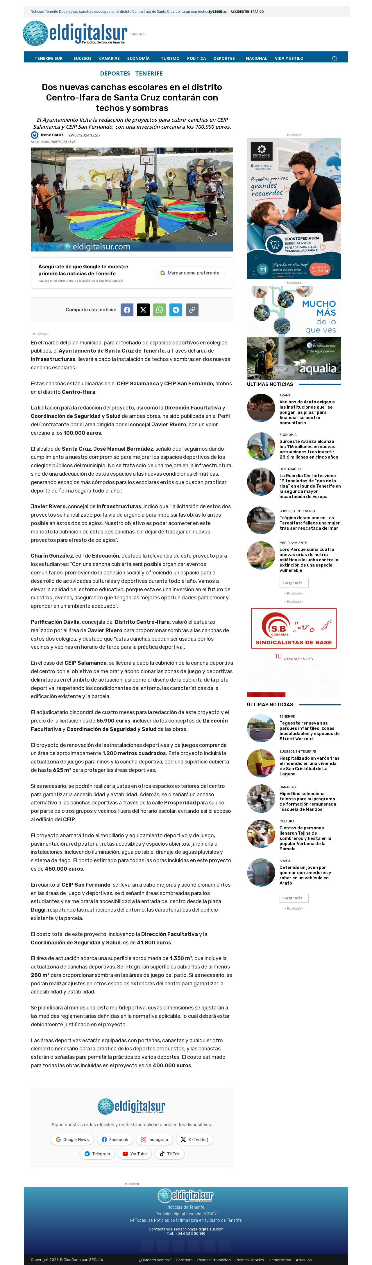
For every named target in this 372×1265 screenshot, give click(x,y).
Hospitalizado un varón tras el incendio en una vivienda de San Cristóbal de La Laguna (310, 766)
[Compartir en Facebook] (127, 309)
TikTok (173, 1153)
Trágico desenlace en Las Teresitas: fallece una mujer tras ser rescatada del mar (310, 523)
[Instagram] (163, 1246)
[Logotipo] (75, 34)
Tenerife (149, 73)
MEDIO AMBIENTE (293, 543)
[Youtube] (224, 1246)
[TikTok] (193, 1246)
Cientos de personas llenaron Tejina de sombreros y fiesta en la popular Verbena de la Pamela (305, 838)
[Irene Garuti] (35, 135)
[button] (334, 58)
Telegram (101, 1153)
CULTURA (287, 821)
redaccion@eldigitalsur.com (198, 1229)
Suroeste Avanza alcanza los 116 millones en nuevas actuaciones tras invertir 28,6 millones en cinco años (309, 449)
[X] (209, 1246)
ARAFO (285, 395)
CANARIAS (288, 787)
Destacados (290, 469)
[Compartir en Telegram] (175, 309)
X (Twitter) (198, 1139)
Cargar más (292, 583)
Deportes (115, 73)
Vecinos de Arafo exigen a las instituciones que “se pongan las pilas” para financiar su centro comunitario (307, 412)
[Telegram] (178, 1246)
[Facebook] (147, 1246)
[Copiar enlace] (192, 309)
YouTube (138, 1153)
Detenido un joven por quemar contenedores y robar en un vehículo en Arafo (305, 875)
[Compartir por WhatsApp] (159, 309)
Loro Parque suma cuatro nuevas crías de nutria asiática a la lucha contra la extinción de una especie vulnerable (309, 560)
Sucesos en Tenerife (298, 511)
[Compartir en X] (143, 309)
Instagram (158, 1139)
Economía (288, 434)
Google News (76, 1139)
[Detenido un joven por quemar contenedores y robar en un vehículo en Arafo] (261, 872)
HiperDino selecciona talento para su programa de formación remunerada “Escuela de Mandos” (308, 801)
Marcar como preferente (193, 273)
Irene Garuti (53, 135)
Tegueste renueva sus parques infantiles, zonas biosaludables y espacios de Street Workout (310, 730)
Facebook (118, 1139)
